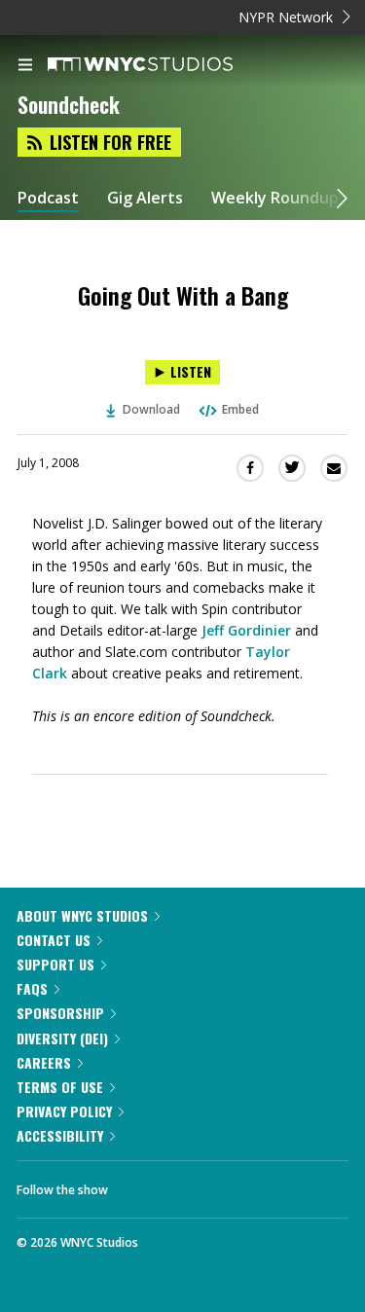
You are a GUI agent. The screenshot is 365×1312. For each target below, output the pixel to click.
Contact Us (54, 939)
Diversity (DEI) (62, 1038)
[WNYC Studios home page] (164, 65)
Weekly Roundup (275, 198)
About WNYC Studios (82, 915)
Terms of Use (60, 1086)
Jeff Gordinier (246, 630)
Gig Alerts (145, 198)
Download (151, 409)
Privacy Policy (64, 1111)
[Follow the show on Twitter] (195, 1184)
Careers (44, 1062)
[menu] (25, 66)
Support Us (55, 964)
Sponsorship (60, 1012)
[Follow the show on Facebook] (142, 1184)
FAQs (32, 988)
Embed (240, 409)
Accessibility (60, 1135)
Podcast (48, 198)
